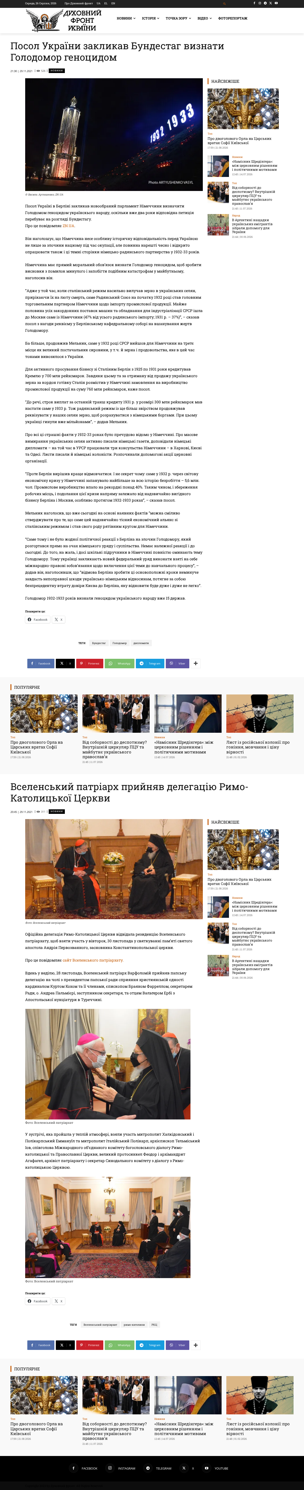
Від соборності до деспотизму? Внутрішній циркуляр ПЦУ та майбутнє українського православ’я (253, 195)
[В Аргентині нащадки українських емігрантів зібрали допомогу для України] (218, 224)
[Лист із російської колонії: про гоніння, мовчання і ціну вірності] (260, 713)
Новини (57, 70)
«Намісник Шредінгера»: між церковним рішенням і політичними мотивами (254, 165)
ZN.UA (68, 225)
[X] (270, 3)
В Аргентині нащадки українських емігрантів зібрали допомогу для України (252, 226)
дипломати (141, 643)
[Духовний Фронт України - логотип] (63, 20)
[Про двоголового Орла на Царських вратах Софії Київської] (243, 108)
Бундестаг (99, 643)
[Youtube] (276, 3)
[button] (224, 3)
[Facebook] (254, 3)
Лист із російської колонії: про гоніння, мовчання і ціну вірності (258, 747)
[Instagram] (260, 3)
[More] (196, 663)
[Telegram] (265, 3)
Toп (210, 133)
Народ (236, 215)
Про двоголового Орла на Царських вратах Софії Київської (239, 140)
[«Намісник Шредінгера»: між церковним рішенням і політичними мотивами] (218, 166)
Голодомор (120, 643)
